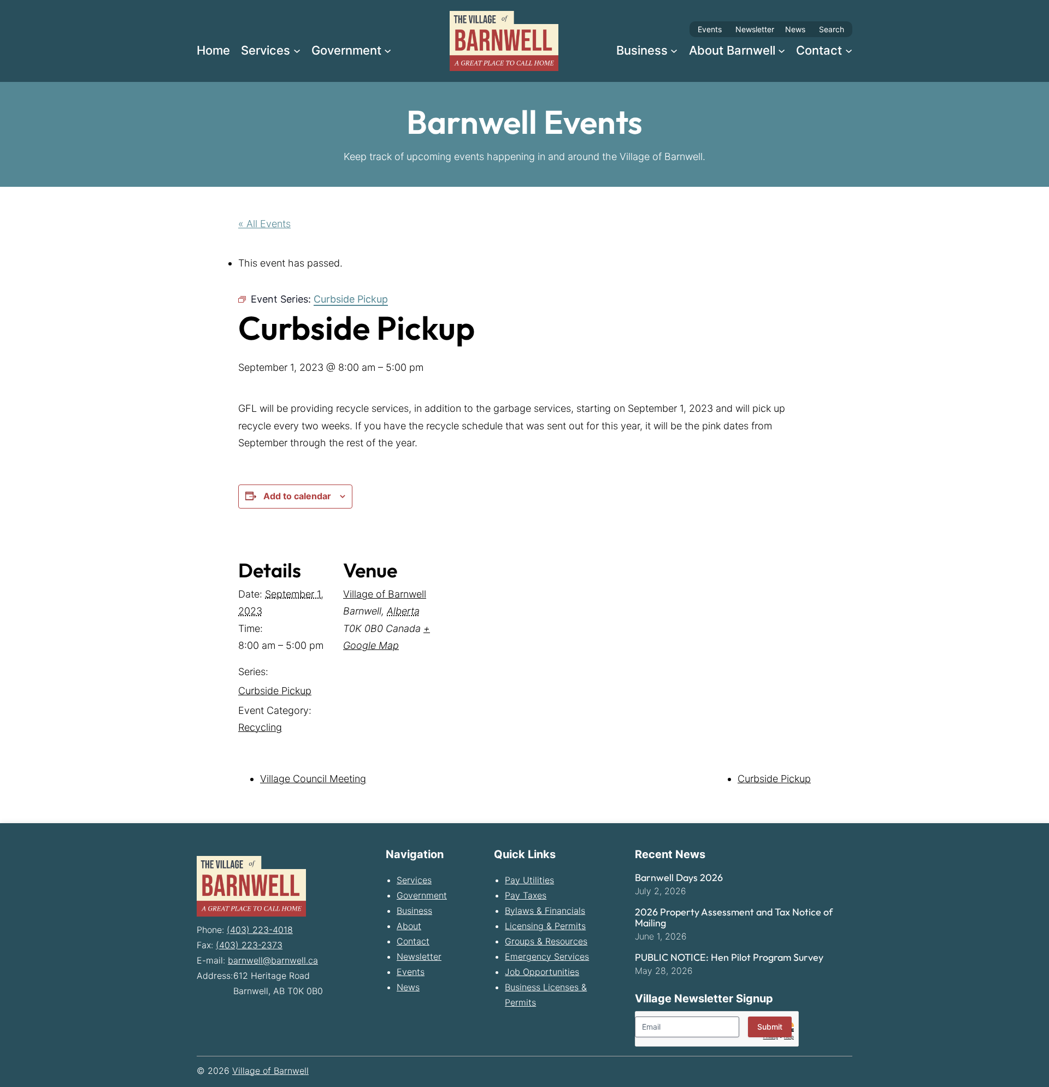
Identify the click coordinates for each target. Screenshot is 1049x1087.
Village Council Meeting (313, 778)
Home (213, 50)
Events (710, 29)
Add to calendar (297, 496)
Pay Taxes (525, 895)
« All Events (264, 223)
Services (414, 880)
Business (414, 910)
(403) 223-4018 (260, 929)
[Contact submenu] (848, 50)
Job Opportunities (542, 971)
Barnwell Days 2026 (679, 877)
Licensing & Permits (545, 925)
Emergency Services (547, 956)
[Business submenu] (673, 50)
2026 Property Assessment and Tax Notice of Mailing (734, 918)
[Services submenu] (296, 50)
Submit (769, 1026)
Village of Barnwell (384, 594)
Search (831, 29)
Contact (413, 941)
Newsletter (754, 29)
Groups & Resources (546, 941)
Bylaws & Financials (545, 910)
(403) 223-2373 (249, 945)
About (409, 925)
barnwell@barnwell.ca (273, 960)
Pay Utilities (529, 880)
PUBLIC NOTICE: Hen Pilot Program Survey (729, 957)
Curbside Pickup (274, 690)
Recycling (260, 727)
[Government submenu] (387, 50)
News (795, 29)
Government (422, 895)
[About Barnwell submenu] (781, 50)
